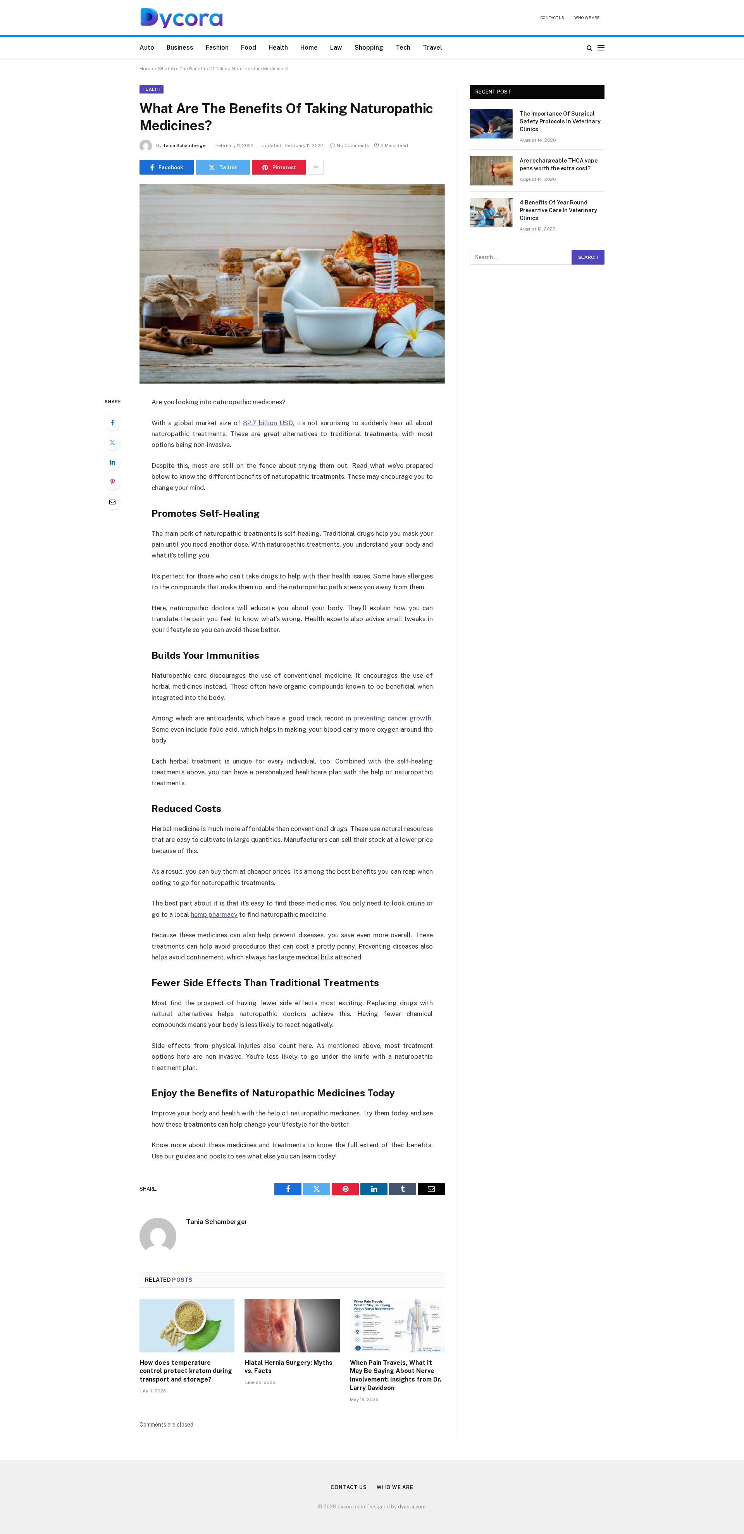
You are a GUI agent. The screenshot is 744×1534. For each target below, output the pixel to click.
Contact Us (552, 17)
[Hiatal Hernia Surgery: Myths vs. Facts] (292, 1325)
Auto (147, 47)
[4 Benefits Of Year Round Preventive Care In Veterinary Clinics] (491, 212)
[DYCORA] (182, 17)
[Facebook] (112, 422)
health (151, 89)
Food (248, 47)
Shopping (369, 47)
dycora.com (411, 1507)
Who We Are (586, 17)
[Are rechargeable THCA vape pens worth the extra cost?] (491, 170)
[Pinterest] (112, 482)
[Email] (112, 501)
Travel (432, 47)
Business (180, 47)
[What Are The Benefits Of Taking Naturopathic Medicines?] (292, 284)
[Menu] (601, 47)
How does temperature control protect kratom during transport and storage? (186, 1371)
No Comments (353, 145)
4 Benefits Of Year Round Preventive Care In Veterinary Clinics (558, 210)
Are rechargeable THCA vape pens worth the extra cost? (559, 164)
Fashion (217, 47)
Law (336, 47)
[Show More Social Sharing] (316, 167)
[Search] (589, 47)
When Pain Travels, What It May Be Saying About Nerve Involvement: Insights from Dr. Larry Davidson (395, 1375)
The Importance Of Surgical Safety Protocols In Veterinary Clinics (560, 121)
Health (278, 47)
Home (309, 47)
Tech (403, 47)
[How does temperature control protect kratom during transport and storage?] (187, 1325)
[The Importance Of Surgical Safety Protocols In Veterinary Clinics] (491, 124)
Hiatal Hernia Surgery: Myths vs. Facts (288, 1367)
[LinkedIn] (112, 462)
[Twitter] (112, 442)
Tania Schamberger (185, 145)
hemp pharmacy (214, 914)
